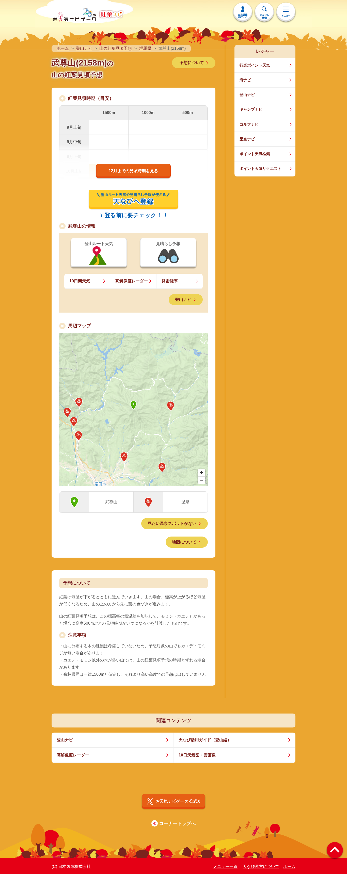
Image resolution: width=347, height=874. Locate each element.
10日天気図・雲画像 (197, 755)
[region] (133, 409)
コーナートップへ (177, 823)
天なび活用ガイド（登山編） (205, 740)
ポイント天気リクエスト (260, 168)
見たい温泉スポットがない (172, 523)
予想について (192, 62)
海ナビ (245, 80)
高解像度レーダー (131, 281)
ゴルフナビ (249, 124)
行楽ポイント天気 (255, 65)
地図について (184, 542)
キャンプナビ (251, 109)
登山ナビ (84, 48)
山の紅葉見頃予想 (115, 48)
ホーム (63, 48)
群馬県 (145, 48)
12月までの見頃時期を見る (133, 171)
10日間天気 (79, 281)
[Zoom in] (201, 472)
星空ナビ (247, 139)
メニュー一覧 (225, 866)
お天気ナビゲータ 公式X (178, 801)
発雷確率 (170, 281)
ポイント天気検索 (255, 154)
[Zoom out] (201, 480)
